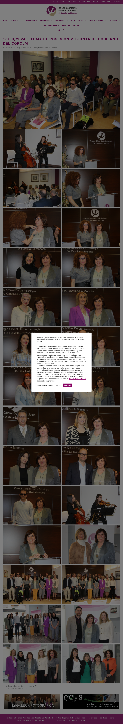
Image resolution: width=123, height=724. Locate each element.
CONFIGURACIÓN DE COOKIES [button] (49, 385)
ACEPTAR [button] (67, 385)
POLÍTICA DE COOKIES (77, 379)
